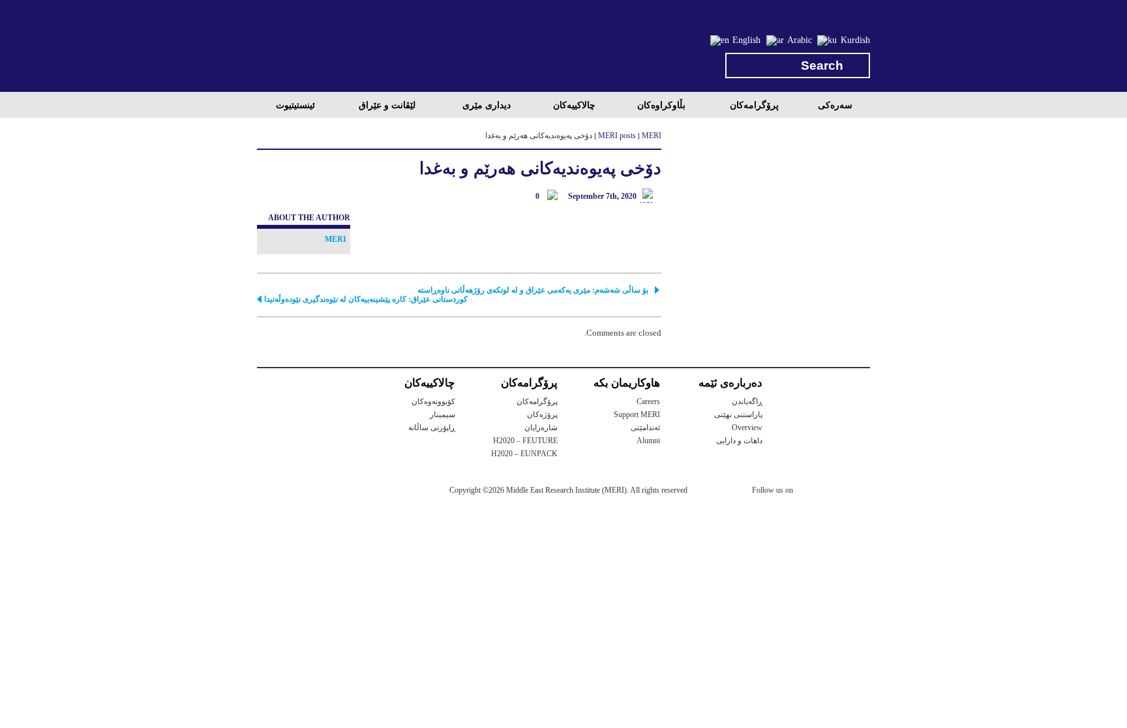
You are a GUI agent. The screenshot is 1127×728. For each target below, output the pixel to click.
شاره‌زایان (541, 427)
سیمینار (442, 414)
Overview (747, 427)
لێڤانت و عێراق (387, 105)
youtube (861, 491)
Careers (648, 401)
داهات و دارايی (739, 440)
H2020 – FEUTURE (525, 440)
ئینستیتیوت (295, 105)
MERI (309, 48)
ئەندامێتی (645, 427)
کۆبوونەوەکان (433, 401)
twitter (809, 492)
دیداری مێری (486, 105)
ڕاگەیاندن (747, 401)
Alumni (648, 440)
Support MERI (637, 414)
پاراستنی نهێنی (738, 414)
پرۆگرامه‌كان (754, 105)
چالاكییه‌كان (574, 105)
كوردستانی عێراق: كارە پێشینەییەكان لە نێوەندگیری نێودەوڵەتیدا (366, 299)
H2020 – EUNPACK (524, 453)
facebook (835, 492)
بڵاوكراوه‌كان (661, 105)
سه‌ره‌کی (835, 105)
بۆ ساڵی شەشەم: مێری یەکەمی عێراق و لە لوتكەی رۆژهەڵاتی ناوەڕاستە (532, 290)
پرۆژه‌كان (542, 414)
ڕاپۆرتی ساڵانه (431, 427)
